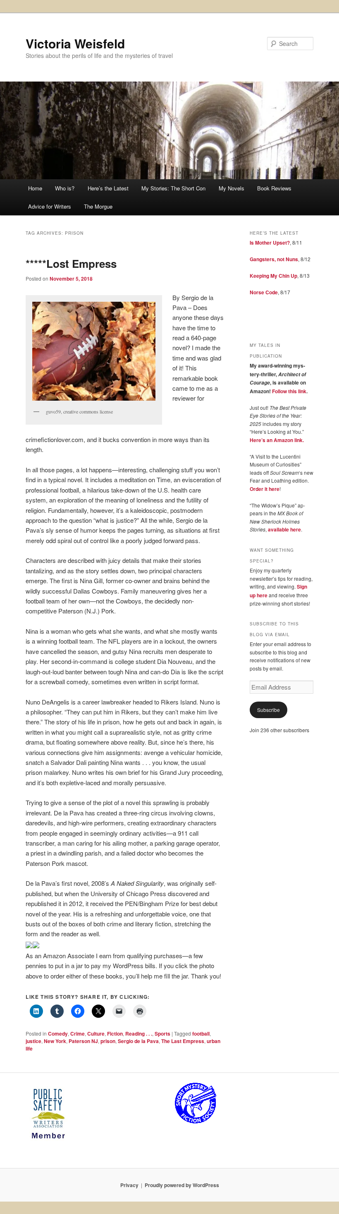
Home (35, 188)
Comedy (58, 1033)
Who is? (64, 188)
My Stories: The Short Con (173, 188)
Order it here (264, 489)
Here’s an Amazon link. (277, 440)
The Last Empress (182, 1041)
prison (107, 1041)
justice (33, 1041)
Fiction (115, 1033)
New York (55, 1041)
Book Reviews (274, 188)
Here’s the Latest (108, 188)
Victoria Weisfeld (75, 43)
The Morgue (98, 206)
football (201, 1033)
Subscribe (268, 709)
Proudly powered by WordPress (182, 1185)
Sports (162, 1033)
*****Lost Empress (71, 263)
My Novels (231, 188)
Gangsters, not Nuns (274, 259)
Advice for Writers (49, 206)
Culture (96, 1033)
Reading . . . (138, 1033)
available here (284, 529)
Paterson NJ (83, 1041)
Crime (77, 1033)
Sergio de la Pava (138, 1041)
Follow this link (289, 391)
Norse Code (264, 292)
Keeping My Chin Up (273, 275)
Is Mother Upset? (270, 242)
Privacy (129, 1185)
